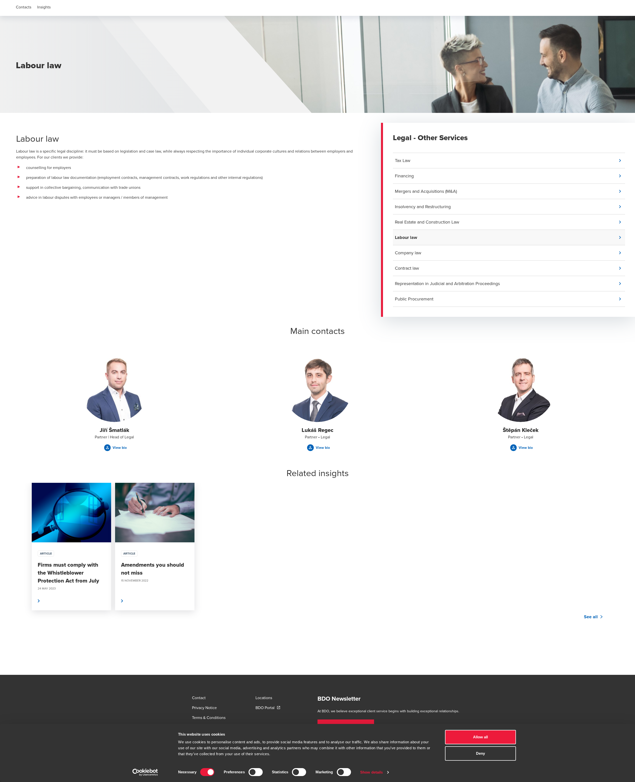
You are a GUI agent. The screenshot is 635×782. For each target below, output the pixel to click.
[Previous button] (25, 561)
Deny (480, 753)
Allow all (480, 737)
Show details (371, 772)
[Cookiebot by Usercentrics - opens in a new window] (145, 772)
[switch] (256, 772)
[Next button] (610, 561)
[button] (510, 160)
